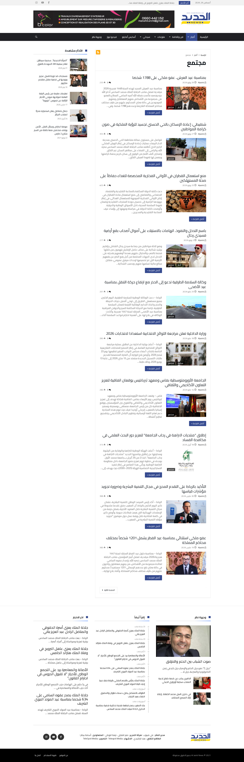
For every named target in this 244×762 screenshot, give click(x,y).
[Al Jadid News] (196, 10)
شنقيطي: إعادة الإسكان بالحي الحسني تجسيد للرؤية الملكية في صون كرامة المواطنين (154, 126)
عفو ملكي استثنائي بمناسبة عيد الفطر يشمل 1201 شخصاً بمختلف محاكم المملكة (156, 540)
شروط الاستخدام (50, 755)
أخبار (195, 55)
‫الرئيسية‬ (203, 55)
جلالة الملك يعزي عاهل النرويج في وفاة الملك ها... (152, 3)
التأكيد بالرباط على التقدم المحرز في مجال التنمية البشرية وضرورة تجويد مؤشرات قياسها (153, 489)
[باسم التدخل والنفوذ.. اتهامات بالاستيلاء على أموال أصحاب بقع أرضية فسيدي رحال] (186, 255)
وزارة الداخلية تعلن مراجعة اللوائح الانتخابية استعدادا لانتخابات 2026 (156, 333)
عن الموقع (64, 755)
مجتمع (171, 107)
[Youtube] (42, 2)
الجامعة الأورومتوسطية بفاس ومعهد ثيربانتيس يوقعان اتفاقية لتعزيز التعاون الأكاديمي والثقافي (154, 382)
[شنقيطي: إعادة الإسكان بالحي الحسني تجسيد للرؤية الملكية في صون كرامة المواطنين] (186, 149)
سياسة (180, 363)
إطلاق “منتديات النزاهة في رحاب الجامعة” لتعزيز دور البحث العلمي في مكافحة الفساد (154, 437)
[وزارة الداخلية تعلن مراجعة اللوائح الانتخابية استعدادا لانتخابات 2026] (186, 354)
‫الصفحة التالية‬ (109, 590)
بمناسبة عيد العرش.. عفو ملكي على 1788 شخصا (169, 77)
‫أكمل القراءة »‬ (153, 113)
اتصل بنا (38, 755)
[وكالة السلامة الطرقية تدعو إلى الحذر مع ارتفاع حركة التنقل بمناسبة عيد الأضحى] (186, 307)
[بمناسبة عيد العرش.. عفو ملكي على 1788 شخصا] (186, 98)
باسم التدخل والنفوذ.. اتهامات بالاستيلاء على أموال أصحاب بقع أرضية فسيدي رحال (155, 233)
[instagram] (36, 2)
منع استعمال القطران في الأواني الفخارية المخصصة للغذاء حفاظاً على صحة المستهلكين (153, 178)
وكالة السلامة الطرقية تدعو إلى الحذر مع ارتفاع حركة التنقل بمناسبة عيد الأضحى (155, 284)
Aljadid (201, 82)
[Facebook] (48, 2)
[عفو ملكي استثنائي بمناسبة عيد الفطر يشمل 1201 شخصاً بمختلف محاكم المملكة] (186, 563)
